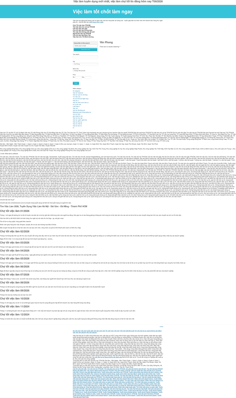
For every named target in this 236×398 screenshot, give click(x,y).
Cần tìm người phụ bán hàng (151, 377)
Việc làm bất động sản (127, 331)
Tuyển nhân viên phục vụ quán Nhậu (110, 384)
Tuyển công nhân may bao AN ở (126, 374)
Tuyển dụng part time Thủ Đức (138, 390)
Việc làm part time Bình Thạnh (117, 390)
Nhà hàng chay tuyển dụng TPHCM (138, 385)
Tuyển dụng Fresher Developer (147, 392)
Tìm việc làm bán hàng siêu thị (112, 377)
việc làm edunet (81, 332)
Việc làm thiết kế (77, 124)
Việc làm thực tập (77, 118)
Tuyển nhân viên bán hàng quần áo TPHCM (87, 377)
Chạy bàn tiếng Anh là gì (94, 387)
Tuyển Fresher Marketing (111, 392)
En (73, 128)
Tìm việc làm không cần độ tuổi (136, 369)
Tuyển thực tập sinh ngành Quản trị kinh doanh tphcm (90, 395)
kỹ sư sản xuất (77, 104)
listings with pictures (79, 71)
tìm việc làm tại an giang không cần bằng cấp (107, 357)
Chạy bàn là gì (156, 385)
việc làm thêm (76, 114)
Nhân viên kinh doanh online (82, 382)
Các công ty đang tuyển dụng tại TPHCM (100, 370)
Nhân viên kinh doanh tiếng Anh (123, 379)
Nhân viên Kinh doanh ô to (154, 380)
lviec (112, 331)
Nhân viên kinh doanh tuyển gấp (101, 379)
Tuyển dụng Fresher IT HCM (93, 392)
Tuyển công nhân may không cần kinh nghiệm (144, 372)
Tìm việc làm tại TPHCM (95, 369)
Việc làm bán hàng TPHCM (110, 375)
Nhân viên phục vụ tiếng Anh (124, 382)
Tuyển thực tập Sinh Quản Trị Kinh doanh (121, 395)
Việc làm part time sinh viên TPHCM (97, 389)
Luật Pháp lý (76, 106)
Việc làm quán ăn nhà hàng (80, 95)
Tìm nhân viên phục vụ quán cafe (103, 382)
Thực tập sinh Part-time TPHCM (148, 394)
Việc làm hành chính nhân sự (80, 102)
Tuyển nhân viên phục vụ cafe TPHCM (136, 384)
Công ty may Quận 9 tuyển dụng (104, 374)
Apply (76, 83)
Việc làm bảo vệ (77, 126)
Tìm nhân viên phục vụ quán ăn (144, 382)
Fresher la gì (79, 392)
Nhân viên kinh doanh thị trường (113, 380)
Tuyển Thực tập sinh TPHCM (105, 394)
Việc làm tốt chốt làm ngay (103, 11)
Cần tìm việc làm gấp (80, 369)
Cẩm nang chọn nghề (96, 22)
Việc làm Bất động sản (79, 110)
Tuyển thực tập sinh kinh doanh (146, 395)
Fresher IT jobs (91, 394)
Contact (161, 326)
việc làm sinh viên (99, 331)
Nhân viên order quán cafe (127, 387)
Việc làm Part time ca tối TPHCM (96, 390)
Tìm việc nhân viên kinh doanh (135, 380)
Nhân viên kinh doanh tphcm (143, 379)
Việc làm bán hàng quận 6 (81, 379)
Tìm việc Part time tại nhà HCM (137, 389)
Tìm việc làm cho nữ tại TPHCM (114, 369)
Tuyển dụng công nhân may (146, 374)
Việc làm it (76, 100)
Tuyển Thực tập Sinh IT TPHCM (126, 394)
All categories (76, 91)
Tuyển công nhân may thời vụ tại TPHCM (114, 372)
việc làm (83, 331)
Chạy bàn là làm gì (79, 387)
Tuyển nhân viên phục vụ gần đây (94, 385)
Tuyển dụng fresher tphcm (128, 392)
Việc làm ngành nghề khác (80, 120)
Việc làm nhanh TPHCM (122, 370)
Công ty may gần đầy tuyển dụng (90, 372)
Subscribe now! (85, 49)
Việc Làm (75, 108)
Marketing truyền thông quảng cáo (82, 112)
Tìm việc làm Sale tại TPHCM (129, 375)
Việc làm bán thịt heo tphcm (132, 377)
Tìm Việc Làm (76, 97)
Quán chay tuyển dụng (110, 387)
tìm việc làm (77, 331)
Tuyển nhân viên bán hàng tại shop (151, 375)
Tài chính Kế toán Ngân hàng (80, 98)
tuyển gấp (90, 331)
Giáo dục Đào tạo (77, 122)
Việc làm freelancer (78, 93)
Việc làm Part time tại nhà (118, 389)
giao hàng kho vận (78, 116)
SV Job (108, 331)
